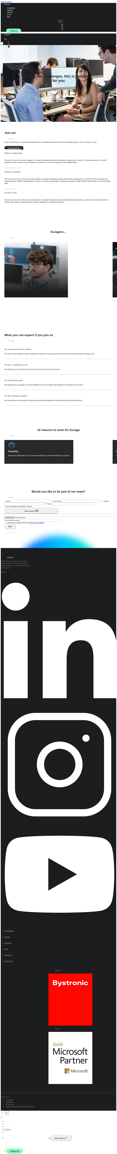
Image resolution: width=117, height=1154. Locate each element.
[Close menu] (1, 1116)
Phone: (49, 504)
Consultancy (11, 8)
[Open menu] (2, 43)
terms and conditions (36, 523)
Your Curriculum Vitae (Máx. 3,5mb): (18, 506)
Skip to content (6, 2)
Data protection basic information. (13, 532)
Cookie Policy (10, 1102)
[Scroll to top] (2, 1113)
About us (10, 12)
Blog (8, 16)
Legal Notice (9, 1100)
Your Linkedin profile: (12, 520)
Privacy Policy (10, 1104)
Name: (7, 501)
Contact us (13, 31)
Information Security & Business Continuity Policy (20, 1106)
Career (9, 14)
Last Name (57, 501)
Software (10, 10)
